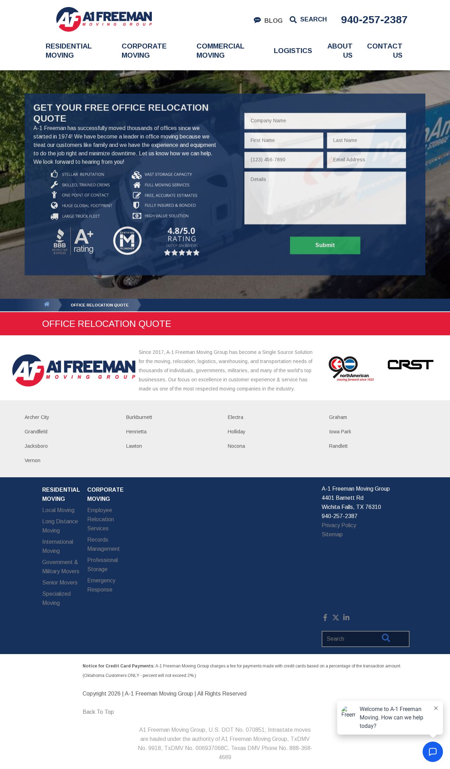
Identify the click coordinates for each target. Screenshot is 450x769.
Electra (235, 417)
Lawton (134, 446)
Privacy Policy (339, 525)
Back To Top (98, 712)
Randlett (338, 446)
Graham (338, 417)
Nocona (236, 446)
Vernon (32, 460)
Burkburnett (139, 417)
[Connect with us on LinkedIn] (346, 619)
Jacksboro (36, 446)
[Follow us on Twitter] (335, 619)
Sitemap (332, 534)
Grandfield (36, 431)
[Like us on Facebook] (325, 619)
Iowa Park (340, 431)
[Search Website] (386, 639)
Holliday (236, 431)
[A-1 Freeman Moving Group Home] (104, 19)
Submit (325, 245)
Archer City (37, 417)
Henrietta (136, 431)
